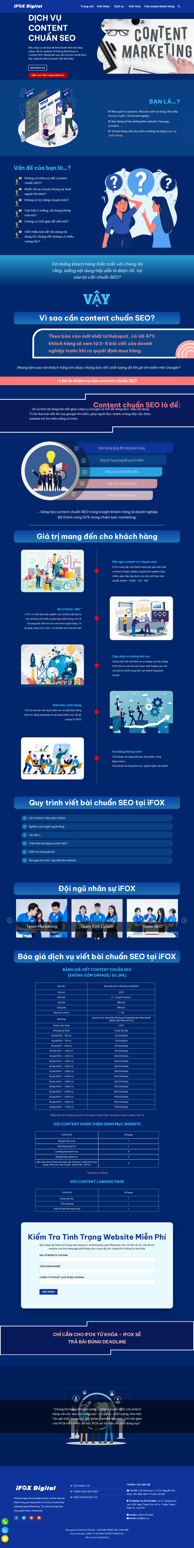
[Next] (184, 920)
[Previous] (9, 920)
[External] (5, 1521)
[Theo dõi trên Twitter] (24, 1517)
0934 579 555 (145, 1514)
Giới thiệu (103, 6)
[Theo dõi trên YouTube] (39, 1517)
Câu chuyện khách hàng (159, 6)
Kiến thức (135, 6)
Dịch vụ (119, 6)
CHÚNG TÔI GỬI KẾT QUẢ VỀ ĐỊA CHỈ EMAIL (62, 1277)
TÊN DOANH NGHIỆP (50, 1266)
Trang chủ (87, 6)
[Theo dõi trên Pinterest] (31, 1517)
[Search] (179, 6)
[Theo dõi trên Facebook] (16, 1517)
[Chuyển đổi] (24, 818)
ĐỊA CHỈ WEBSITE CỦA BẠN (53, 1255)
